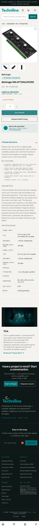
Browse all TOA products (12, 353)
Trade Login (5, 496)
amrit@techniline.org (30, 492)
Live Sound (5, 470)
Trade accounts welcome (20, 4)
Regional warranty (8, 2)
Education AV (6, 477)
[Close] (35, 513)
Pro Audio (23, 461)
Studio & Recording (26, 474)
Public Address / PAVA (26, 464)
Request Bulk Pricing (19, 119)
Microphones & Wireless (27, 467)
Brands (4, 493)
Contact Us (5, 503)
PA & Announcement (8, 464)
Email (24, 128)
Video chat (12, 128)
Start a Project (11, 384)
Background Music (7, 461)
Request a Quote (27, 384)
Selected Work (6, 490)
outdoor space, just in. (24, 516)
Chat (19, 128)
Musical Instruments (26, 477)
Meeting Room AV (7, 474)
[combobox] (19, 16)
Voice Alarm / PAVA (7, 467)
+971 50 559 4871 (15, 130)
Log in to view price (10, 92)
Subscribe (31, 443)
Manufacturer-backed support (27, 2)
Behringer (6, 75)
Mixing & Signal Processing (28, 470)
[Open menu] (35, 10)
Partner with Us (6, 499)
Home (3, 23)
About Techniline (7, 486)
